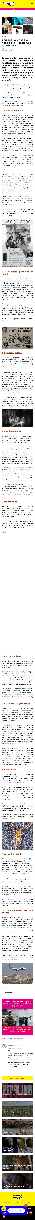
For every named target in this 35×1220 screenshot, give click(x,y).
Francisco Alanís (13, 49)
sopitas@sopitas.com (15, 1048)
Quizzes (15, 9)
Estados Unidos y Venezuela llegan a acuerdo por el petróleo (16, 1149)
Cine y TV (5, 1183)
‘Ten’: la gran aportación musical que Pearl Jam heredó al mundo (17, 1095)
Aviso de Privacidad (9, 1202)
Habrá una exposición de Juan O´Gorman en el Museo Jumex (17, 1131)
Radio (29, 9)
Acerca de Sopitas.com (23, 1202)
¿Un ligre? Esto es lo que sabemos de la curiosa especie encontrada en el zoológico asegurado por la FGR (17, 1167)
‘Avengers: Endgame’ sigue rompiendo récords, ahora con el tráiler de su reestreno (17, 1185)
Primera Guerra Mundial (18, 1038)
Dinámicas (22, 9)
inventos (9, 1038)
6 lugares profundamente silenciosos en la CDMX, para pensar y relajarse (15, 1113)
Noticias (4, 36)
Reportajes (7, 9)
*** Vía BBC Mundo (7, 997)
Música (5, 1093)
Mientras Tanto (7, 1111)
